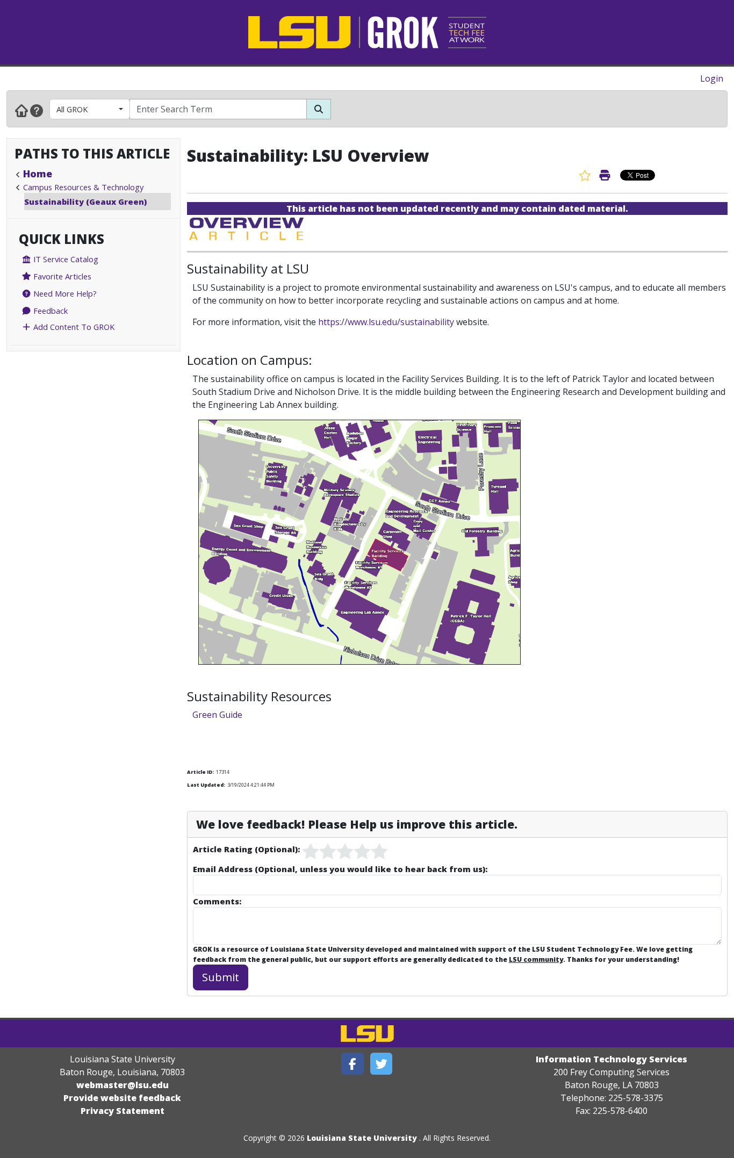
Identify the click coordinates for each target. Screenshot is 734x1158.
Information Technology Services (611, 1059)
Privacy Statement (122, 1111)
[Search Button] (318, 109)
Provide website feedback (122, 1098)
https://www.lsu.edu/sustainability (386, 322)
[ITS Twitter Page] (381, 1064)
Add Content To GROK (72, 326)
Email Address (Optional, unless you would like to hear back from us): (340, 869)
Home (37, 173)
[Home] (21, 110)
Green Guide (217, 715)
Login (711, 78)
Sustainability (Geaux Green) (85, 201)
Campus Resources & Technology (83, 187)
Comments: (217, 901)
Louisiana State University (362, 1138)
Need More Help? (64, 293)
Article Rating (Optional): (246, 849)
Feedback (49, 310)
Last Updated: (206, 784)
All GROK (72, 109)
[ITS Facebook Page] (352, 1064)
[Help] (36, 110)
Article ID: (200, 771)
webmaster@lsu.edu (122, 1085)
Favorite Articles (61, 276)
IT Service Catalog (64, 259)
